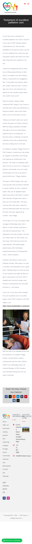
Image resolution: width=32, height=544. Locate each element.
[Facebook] (4, 498)
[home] (6, 415)
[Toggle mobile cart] (25, 4)
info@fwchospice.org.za (18, 456)
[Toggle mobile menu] (28, 4)
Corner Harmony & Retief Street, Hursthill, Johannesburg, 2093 (18, 433)
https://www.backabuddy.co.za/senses (16, 306)
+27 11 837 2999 (17, 448)
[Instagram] (8, 498)
